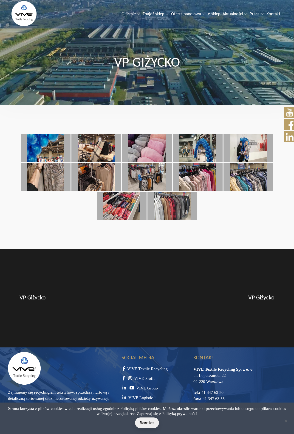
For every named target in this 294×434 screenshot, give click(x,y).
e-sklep (214, 14)
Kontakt (273, 14)
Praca (255, 14)
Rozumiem (147, 422)
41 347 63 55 (213, 398)
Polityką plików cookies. (141, 408)
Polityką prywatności (179, 413)
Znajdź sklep (153, 14)
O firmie (129, 14)
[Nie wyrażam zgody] (286, 421)
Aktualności (233, 14)
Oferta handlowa (186, 14)
